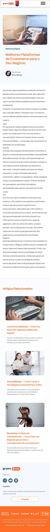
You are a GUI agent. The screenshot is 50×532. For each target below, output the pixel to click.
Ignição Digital (34, 263)
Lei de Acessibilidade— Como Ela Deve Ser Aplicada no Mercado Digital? (23, 329)
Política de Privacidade (36, 525)
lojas (32, 169)
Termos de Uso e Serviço (14, 525)
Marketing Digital (13, 49)
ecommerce (38, 130)
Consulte (25, 499)
